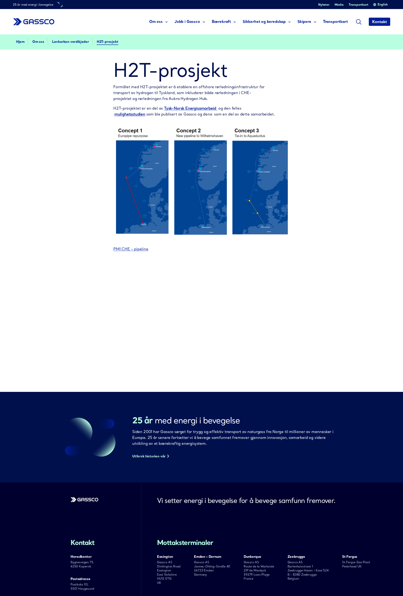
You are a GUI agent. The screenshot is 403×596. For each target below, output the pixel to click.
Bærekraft (221, 21)
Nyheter (324, 5)
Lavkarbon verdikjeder (70, 41)
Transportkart (358, 5)
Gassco (34, 21)
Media (339, 5)
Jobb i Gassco (187, 21)
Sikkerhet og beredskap (264, 21)
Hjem (20, 41)
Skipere (304, 21)
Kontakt (379, 22)
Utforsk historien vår (149, 456)
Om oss (156, 21)
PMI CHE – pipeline (130, 249)
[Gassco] (84, 501)
